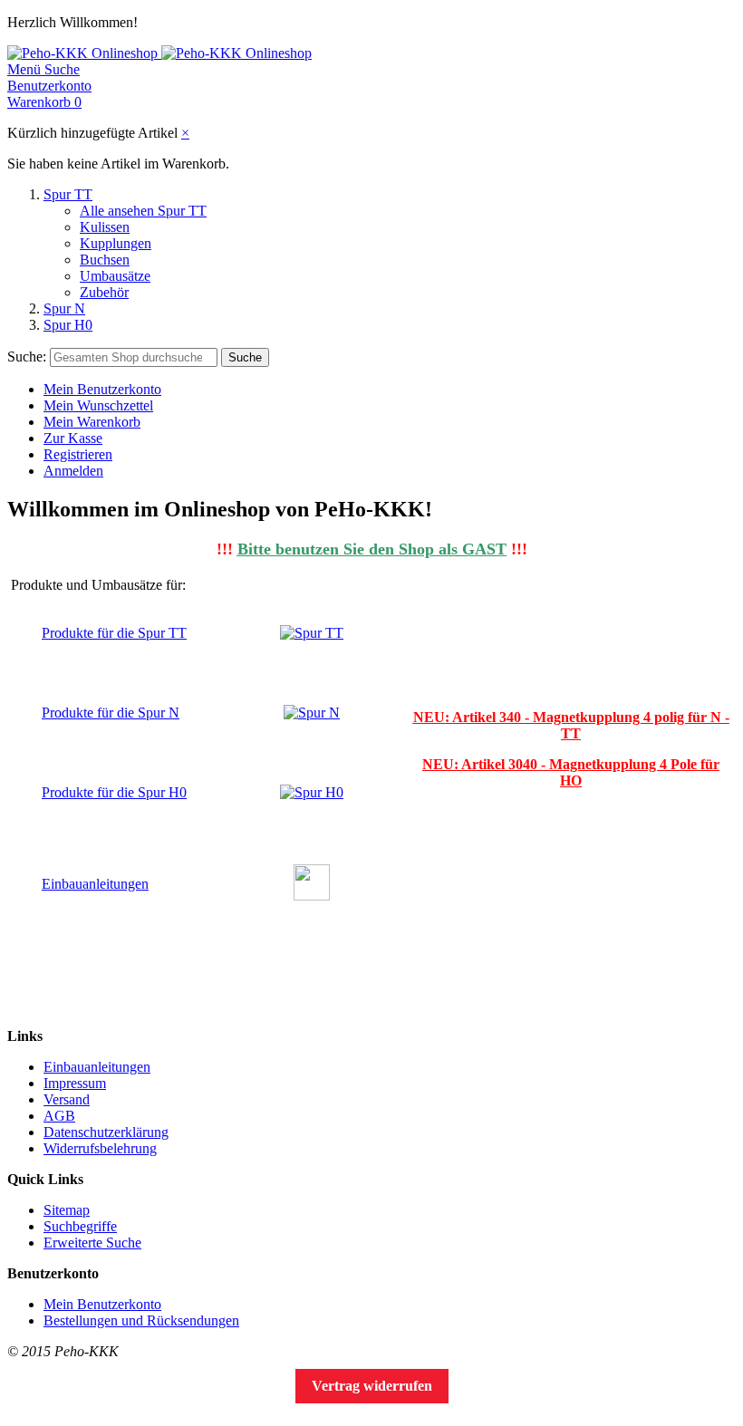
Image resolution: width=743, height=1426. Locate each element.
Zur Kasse (72, 438)
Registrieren (77, 454)
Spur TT (67, 194)
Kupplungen (115, 243)
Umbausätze (115, 276)
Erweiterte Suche (92, 1242)
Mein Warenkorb (91, 421)
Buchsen (105, 259)
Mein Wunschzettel (98, 405)
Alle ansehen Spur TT (143, 210)
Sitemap (66, 1210)
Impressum (74, 1083)
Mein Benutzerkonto (102, 389)
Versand (66, 1099)
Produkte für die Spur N (110, 712)
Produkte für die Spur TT (114, 633)
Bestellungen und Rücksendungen (141, 1320)
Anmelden (73, 470)
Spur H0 (67, 324)
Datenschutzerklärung (106, 1132)
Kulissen (105, 227)
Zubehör (104, 292)
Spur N (64, 308)
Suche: (26, 356)
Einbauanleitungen (95, 883)
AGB (59, 1115)
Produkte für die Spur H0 (114, 792)
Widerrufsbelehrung (100, 1148)
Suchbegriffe (80, 1226)
